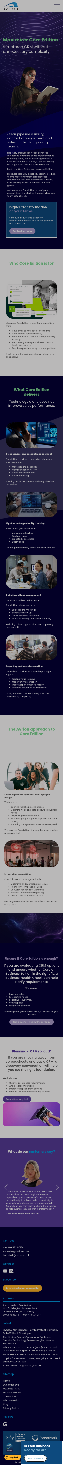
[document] (31, 732)
